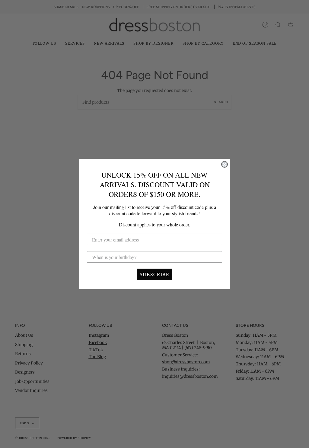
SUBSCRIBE (154, 274)
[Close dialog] (224, 164)
